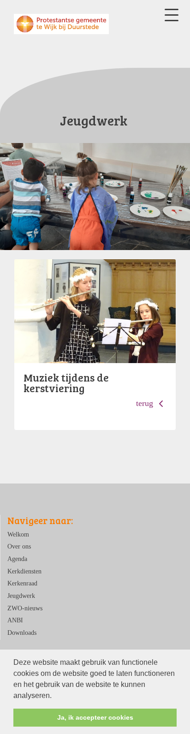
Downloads (21, 632)
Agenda (17, 558)
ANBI (15, 620)
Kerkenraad (22, 583)
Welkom (18, 534)
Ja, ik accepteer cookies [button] (95, 717)
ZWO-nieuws (24, 608)
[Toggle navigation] (171, 15)
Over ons (19, 546)
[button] (54, 696)
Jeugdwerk (21, 595)
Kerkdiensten (24, 571)
